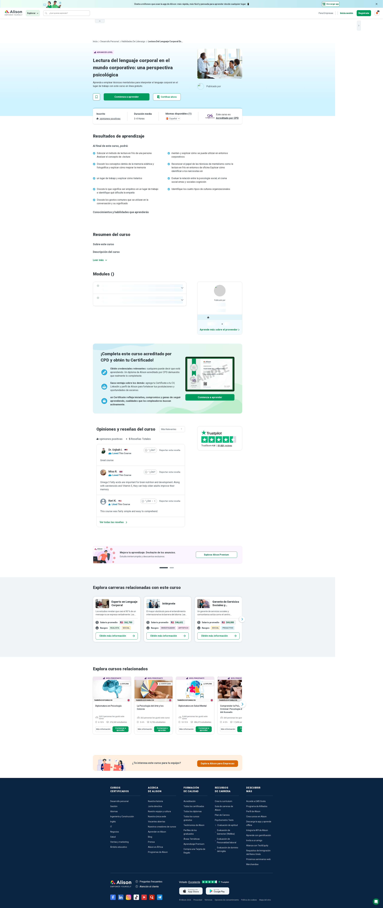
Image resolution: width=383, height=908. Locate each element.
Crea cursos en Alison (256, 816)
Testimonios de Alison (194, 825)
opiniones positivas (109, 118)
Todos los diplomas (193, 811)
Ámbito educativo (118, 847)
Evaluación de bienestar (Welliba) (226, 832)
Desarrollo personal (109, 41)
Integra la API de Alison (257, 830)
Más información (103, 729)
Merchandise (252, 864)
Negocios (114, 832)
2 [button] (169, 570)
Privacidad (197, 900)
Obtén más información (112, 635)
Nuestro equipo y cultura (159, 811)
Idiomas (114, 811)
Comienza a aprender (126, 96)
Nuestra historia (155, 801)
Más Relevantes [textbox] (168, 429)
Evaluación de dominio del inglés (227, 849)
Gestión (113, 806)
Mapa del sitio (265, 900)
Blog (150, 837)
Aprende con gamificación (258, 835)
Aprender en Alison (157, 832)
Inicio (95, 41)
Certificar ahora (169, 97)
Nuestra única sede (157, 816)
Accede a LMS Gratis (256, 801)
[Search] (46, 13)
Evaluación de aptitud (228, 825)
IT (111, 826)
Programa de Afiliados (256, 806)
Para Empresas (326, 13)
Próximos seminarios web (258, 859)
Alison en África (155, 847)
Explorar (31, 13)
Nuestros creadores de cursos (162, 826)
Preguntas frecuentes (151, 881)
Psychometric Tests (224, 820)
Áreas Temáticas (192, 839)
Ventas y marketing (119, 842)
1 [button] (162, 570)
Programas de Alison (158, 852)
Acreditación (190, 801)
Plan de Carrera (222, 815)
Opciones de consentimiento (227, 900)
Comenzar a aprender (120, 729)
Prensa (151, 842)
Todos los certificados (194, 806)
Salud (113, 837)
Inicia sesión (346, 13)
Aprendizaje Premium (194, 844)
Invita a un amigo (254, 840)
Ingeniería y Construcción (122, 816)
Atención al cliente (149, 886)
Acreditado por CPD (227, 118)
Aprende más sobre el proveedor (219, 329)
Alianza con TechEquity (257, 845)
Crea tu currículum (223, 801)
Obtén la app (207, 555)
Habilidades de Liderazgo (133, 41)
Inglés (113, 821)
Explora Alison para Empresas (217, 763)
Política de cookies (249, 900)
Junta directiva (155, 806)
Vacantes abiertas (156, 821)
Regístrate (363, 13)
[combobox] (172, 429)
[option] (167, 555)
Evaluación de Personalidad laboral (226, 841)
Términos (208, 900)
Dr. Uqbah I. (115, 449)
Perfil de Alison (253, 811)
